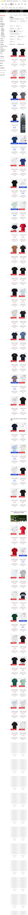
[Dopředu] (23, 8)
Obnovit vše (21, 44)
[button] (14, 21)
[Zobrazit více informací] (14, 67)
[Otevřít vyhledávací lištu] (25, 8)
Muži (6, 4)
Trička (20, 15)
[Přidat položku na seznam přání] (16, 49)
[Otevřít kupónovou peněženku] (12, 4)
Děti (9, 4)
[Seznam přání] (22, 4)
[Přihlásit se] (16, 4)
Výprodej (16, 15)
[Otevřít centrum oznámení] (19, 4)
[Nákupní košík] (25, 4)
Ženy (3, 4)
